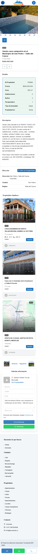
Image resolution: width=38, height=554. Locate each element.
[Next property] (31, 363)
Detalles (29, 239)
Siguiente (23, 364)
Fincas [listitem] (7, 497)
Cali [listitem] (6, 457)
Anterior (15, 364)
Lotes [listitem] (7, 494)
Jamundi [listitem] (8, 476)
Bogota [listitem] (7, 461)
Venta (4, 47)
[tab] (4, 40)
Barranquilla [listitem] (9, 473)
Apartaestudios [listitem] (10, 500)
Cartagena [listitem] (8, 470)
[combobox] (19, 410)
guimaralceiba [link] (12, 295)
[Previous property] (6, 363)
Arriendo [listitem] (8, 448)
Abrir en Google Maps (27, 170)
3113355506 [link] (12, 352)
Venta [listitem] (7, 445)
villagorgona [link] (12, 245)
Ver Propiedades (17, 382)
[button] (4, 66)
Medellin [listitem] (8, 467)
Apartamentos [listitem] (10, 488)
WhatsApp (20, 426)
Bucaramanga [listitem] (10, 464)
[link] (19, 210)
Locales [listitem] (7, 504)
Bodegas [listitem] (8, 513)
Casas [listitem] (7, 491)
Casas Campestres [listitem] (11, 507)
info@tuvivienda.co (12, 530)
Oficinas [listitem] (8, 510)
